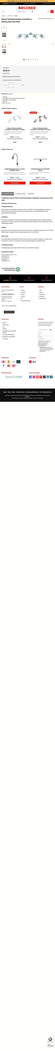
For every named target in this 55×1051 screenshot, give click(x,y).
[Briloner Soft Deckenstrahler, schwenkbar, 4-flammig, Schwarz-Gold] (22, 85)
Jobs (4, 326)
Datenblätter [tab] (31, 193)
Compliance (5, 338)
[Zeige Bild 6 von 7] (35, 59)
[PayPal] (3, 365)
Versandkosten (26, 395)
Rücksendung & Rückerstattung (32, 392)
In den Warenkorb (15, 183)
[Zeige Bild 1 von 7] (24, 59)
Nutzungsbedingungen (42, 345)
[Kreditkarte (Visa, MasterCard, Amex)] (18, 361)
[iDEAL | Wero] (8, 361)
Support (5, 392)
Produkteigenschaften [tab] (20, 193)
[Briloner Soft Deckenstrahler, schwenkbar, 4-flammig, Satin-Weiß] (16, 85)
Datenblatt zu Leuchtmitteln (9, 336)
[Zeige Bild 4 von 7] (30, 59)
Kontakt (23, 290)
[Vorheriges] (9, 44)
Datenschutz (42, 294)
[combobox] (23, 11)
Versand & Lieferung (20, 392)
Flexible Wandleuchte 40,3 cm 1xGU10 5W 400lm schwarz (15, 169)
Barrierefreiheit (42, 298)
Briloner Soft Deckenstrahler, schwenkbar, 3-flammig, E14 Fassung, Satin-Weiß (40, 129)
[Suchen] (32, 11)
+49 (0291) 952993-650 (7, 294)
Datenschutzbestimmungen (45, 347)
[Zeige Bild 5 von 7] (33, 59)
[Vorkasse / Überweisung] (13, 361)
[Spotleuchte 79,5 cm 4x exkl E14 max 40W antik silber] (5, 85)
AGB (40, 290)
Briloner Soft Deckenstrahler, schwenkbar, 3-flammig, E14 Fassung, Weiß (14, 129)
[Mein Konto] (48, 11)
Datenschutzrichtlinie (42, 343)
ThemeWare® (40, 398)
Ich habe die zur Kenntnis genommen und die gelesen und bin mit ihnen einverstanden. (46, 349)
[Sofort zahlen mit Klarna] (9, 365)
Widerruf (41, 292)
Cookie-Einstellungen (25, 300)
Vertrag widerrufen (9, 312)
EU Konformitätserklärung (8, 334)
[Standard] (32, 361)
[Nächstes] (52, 44)
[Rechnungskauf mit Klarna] (3, 361)
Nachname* (40, 337)
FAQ (22, 298)
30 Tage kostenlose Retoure (48, 3)
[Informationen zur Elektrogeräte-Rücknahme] (11, 269)
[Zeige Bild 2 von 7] (26, 59)
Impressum (41, 296)
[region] (27, 45)
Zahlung (23, 294)
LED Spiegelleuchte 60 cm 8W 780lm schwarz (40, 169)
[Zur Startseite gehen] (27, 8)
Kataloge (5, 328)
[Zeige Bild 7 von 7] (37, 59)
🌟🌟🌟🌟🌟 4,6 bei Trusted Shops (10, 3)
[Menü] (3, 11)
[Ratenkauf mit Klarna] (14, 365)
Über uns (5, 322)
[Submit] (51, 329)
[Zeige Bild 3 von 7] (28, 59)
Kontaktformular (12, 305)
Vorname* (40, 332)
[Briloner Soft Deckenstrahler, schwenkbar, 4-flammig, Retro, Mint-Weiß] (30, 42)
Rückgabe (23, 292)
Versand (23, 296)
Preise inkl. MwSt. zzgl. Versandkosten (12, 76)
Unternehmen (6, 324)
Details (14, 142)
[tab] (7, 193)
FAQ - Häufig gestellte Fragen (46, 392)
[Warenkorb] (52, 11)
